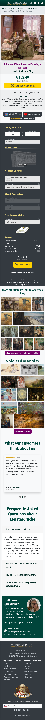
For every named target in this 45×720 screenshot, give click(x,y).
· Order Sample (29, 677)
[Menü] (2, 3)
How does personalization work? (20, 529)
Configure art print (24, 85)
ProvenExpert (17, 487)
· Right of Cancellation (10, 674)
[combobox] (22, 142)
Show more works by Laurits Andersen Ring (22, 353)
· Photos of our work (30, 672)
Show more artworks (22, 431)
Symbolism (20, 9)
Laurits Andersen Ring (33, 9)
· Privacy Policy (8, 672)
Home (4, 9)
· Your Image (28, 663)
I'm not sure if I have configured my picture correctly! (21, 584)
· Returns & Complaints (10, 677)
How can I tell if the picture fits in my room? (21, 565)
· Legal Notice (7, 666)
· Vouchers (27, 674)
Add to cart (24, 264)
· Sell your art (28, 666)
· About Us (6, 680)
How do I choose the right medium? (21, 575)
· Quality (26, 669)
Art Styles (11, 9)
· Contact (6, 663)
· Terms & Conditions (9, 669)
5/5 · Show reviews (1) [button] (27, 119)
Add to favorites (33, 114)
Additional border (10, 139)
